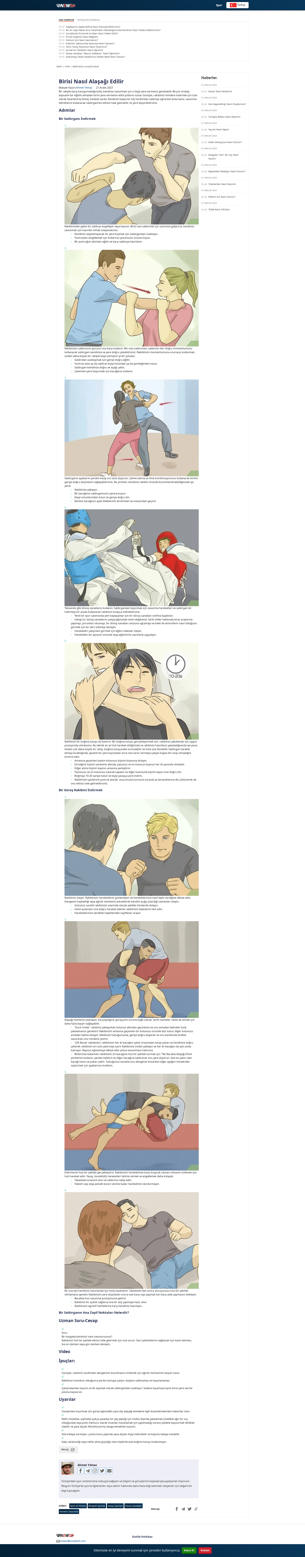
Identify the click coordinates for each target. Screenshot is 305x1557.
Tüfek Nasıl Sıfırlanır (219, 209)
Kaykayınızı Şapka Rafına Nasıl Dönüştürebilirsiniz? (93, 26)
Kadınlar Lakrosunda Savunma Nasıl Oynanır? (90, 43)
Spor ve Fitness (78, 1505)
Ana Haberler (66, 19)
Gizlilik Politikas (142, 1536)
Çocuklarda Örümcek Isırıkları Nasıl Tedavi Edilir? (92, 33)
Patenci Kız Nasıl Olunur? (221, 196)
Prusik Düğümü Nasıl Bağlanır (82, 36)
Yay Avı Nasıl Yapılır (218, 129)
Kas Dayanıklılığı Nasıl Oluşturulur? (227, 104)
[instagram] (95, 1471)
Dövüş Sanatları (133, 1505)
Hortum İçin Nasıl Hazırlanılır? (82, 40)
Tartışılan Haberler (88, 19)
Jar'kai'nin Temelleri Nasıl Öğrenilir (84, 50)
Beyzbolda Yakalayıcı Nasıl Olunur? (226, 171)
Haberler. (209, 77)
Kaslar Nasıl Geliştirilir (220, 91)
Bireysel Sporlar (96, 1505)
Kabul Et (189, 1550)
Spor (219, 5)
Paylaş (65, 1449)
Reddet (205, 1550)
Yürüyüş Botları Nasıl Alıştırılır (224, 116)
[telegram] (88, 1471)
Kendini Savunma (69, 1511)
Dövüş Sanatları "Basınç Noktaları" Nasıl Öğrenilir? (93, 53)
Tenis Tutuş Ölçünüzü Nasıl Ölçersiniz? (86, 46)
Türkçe (241, 5)
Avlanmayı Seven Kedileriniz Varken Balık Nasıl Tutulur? (95, 56)
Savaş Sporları (115, 1505)
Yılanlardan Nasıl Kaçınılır (222, 184)
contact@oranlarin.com (73, 1541)
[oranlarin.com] (65, 5)
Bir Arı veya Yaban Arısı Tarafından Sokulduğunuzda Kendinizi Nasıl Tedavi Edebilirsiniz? (113, 30)
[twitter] (102, 1471)
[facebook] (81, 1471)
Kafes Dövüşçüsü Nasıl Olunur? (225, 142)
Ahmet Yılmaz (84, 87)
